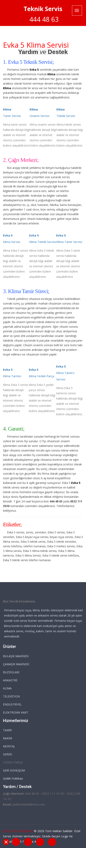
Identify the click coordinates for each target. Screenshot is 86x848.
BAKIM (7, 738)
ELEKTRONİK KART (15, 712)
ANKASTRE (10, 680)
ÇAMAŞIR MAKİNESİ (16, 664)
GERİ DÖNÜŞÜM (14, 770)
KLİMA (7, 688)
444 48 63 (44, 19)
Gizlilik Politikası (13, 778)
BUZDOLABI (11, 672)
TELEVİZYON (11, 696)
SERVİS (7, 754)
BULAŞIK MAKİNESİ (16, 656)
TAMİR (7, 730)
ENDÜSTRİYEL (12, 704)
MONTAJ (8, 746)
